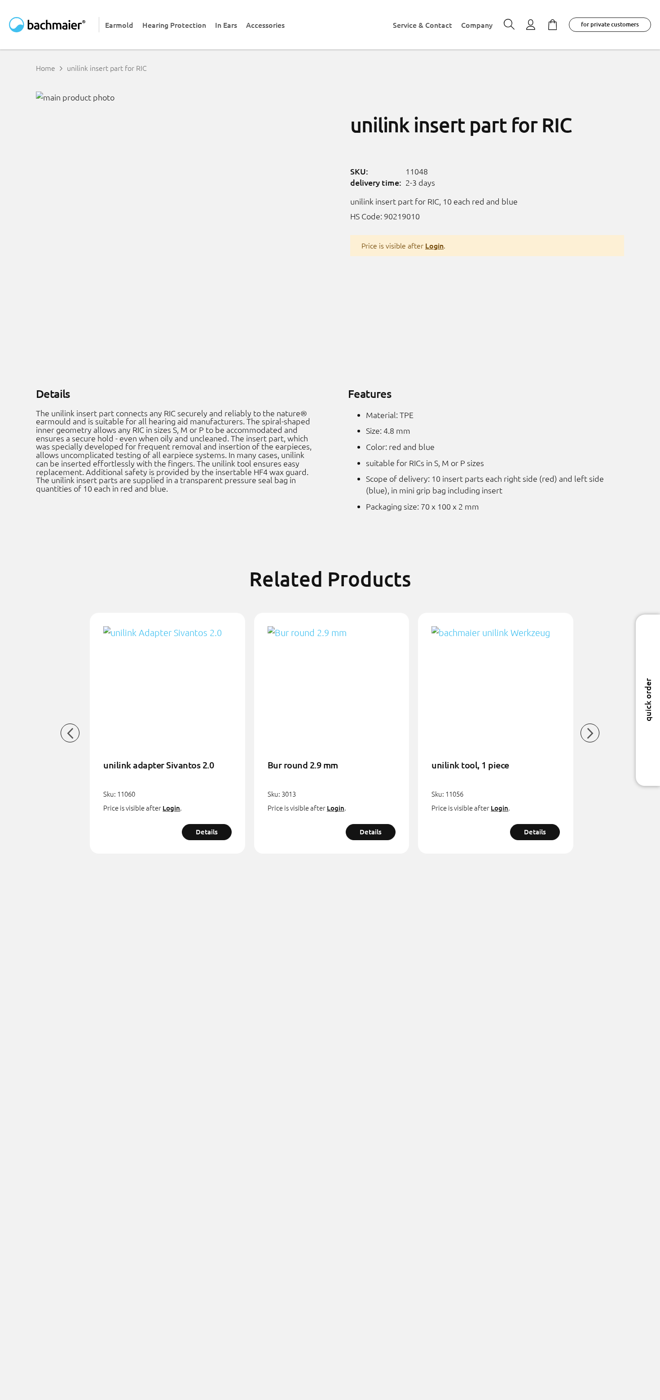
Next (590, 733)
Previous (70, 733)
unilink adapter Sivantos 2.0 (158, 765)
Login (434, 245)
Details (207, 831)
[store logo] (54, 24)
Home (45, 68)
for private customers (610, 24)
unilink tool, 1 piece (470, 765)
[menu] (298, 24)
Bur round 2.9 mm (303, 765)
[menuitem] (119, 24)
